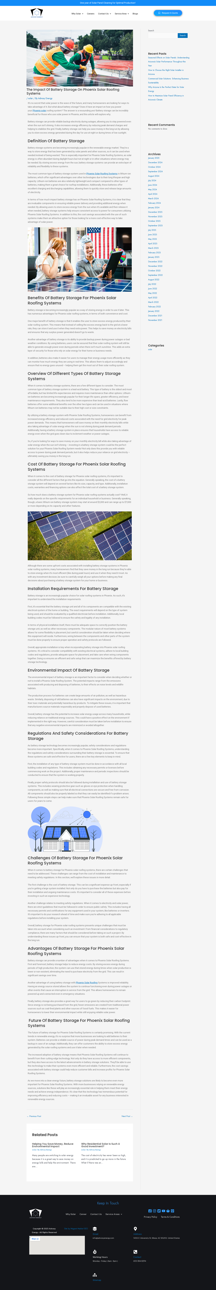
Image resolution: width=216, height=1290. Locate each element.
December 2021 (155, 315)
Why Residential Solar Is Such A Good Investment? (100, 1145)
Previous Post (34, 1116)
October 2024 (154, 167)
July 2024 (152, 180)
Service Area (120, 13)
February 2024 (154, 203)
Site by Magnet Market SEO (76, 1228)
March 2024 (153, 198)
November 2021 (155, 320)
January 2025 (153, 158)
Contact (137, 1257)
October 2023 (154, 221)
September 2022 (155, 275)
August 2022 (153, 279)
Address (137, 1234)
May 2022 (152, 293)
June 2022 (152, 288)
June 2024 (152, 185)
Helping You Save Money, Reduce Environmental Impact (52, 1145)
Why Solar (76, 13)
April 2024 (152, 194)
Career (83, 1214)
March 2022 (153, 302)
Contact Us (103, 13)
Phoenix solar (39, 110)
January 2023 (153, 257)
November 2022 (155, 266)
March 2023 (153, 248)
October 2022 (154, 270)
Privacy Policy (150, 1217)
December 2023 (155, 212)
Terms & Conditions (170, 1217)
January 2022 (153, 311)
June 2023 (152, 234)
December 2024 (155, 162)
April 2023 (152, 243)
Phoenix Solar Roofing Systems (102, 173)
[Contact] (135, 1252)
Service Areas (113, 1214)
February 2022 (154, 306)
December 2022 (155, 261)
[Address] (135, 1229)
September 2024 (155, 171)
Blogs (135, 13)
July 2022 (152, 284)
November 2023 (155, 216)
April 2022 (152, 297)
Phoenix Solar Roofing (87, 982)
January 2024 (153, 207)
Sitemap (97, 1280)
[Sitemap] (95, 1275)
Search (151, 30)
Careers (90, 13)
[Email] (95, 1229)
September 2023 (155, 225)
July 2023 (152, 230)
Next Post (127, 1116)
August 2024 (153, 176)
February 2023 (154, 252)
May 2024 (152, 189)
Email (95, 1234)
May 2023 (152, 239)
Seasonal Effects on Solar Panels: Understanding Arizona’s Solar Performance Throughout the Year (168, 61)
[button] (77, 14)
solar (30, 98)
